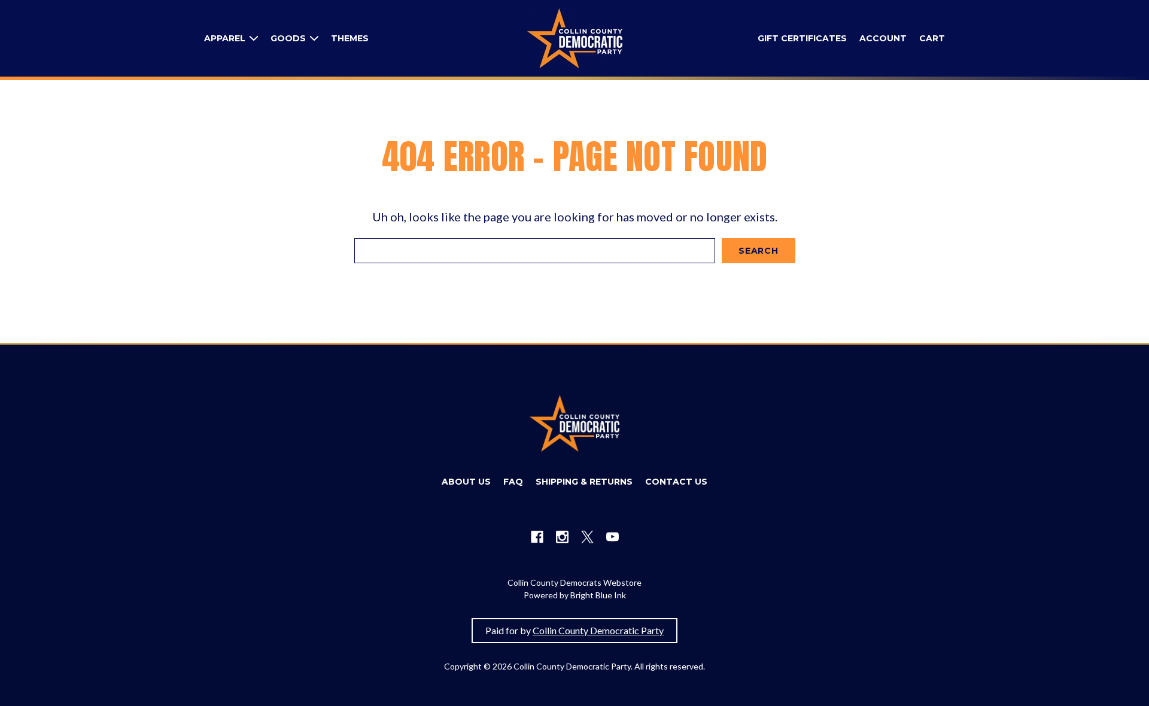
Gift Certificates (802, 38)
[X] (587, 537)
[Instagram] (562, 537)
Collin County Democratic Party (598, 630)
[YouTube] (612, 537)
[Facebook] (537, 537)
